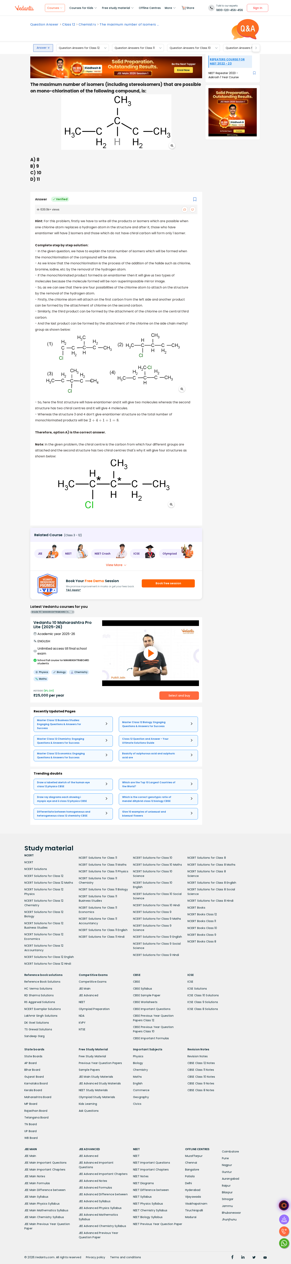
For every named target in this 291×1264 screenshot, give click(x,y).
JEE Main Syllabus (36, 1197)
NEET (82, 1002)
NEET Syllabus (142, 1197)
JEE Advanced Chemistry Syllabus (102, 1226)
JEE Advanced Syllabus (94, 1201)
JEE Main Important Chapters (44, 1170)
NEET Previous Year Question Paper (157, 1224)
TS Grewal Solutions (38, 1029)
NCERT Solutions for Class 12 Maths (48, 883)
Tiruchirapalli (194, 1210)
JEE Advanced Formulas (95, 1188)
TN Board (30, 1124)
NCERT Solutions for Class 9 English (157, 937)
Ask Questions (89, 1111)
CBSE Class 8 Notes (200, 1090)
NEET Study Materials (93, 1090)
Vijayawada (193, 1197)
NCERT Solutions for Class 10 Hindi (156, 905)
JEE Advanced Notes (93, 1181)
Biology (138, 1063)
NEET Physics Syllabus (148, 1204)
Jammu (227, 1206)
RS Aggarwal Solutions (39, 1002)
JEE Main (85, 989)
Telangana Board (36, 1117)
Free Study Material (92, 1056)
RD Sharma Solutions (39, 995)
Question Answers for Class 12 (79, 48)
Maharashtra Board (37, 1097)
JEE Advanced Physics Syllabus (100, 1208)
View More (114, 565)
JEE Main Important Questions (45, 1163)
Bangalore (192, 1170)
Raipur (226, 1186)
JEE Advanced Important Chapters (103, 1174)
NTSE (82, 1029)
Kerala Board (33, 1090)
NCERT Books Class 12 (202, 914)
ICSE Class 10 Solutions (203, 995)
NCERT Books (196, 908)
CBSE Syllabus (142, 989)
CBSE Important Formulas (151, 1038)
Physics (138, 1056)
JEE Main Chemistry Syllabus (44, 1217)
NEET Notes (140, 1176)
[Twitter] (254, 1257)
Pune (225, 1158)
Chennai (191, 1163)
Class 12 (68, 24)
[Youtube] (265, 1257)
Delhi (188, 1183)
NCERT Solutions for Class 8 (206, 858)
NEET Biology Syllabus (148, 1217)
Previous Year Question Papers (100, 1063)
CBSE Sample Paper (146, 995)
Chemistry (87, 24)
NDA (82, 1016)
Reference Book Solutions (42, 982)
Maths (137, 1077)
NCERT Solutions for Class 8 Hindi (210, 901)
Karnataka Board (36, 1083)
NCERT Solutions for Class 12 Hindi (47, 964)
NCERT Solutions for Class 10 (152, 858)
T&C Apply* (73, 590)
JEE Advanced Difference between (103, 1194)
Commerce (141, 1090)
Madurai (190, 1217)
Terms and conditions (125, 1257)
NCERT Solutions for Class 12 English (49, 957)
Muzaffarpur (194, 1156)
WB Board (31, 1138)
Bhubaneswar (231, 1213)
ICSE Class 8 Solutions (202, 1009)
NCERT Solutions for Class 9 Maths (157, 919)
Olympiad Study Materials (97, 1097)
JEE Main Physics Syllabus (42, 1204)
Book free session (168, 583)
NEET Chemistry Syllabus (150, 1210)
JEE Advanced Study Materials (100, 1083)
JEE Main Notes (34, 1176)
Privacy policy (95, 1257)
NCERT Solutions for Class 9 (152, 912)
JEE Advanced (88, 995)
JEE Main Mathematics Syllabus (46, 1210)
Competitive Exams (93, 982)
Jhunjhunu (229, 1219)
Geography (141, 1097)
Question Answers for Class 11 (135, 48)
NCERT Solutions (35, 869)
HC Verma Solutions (38, 989)
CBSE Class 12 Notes (201, 1063)
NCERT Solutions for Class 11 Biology (103, 889)
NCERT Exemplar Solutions (42, 1009)
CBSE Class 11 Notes (200, 1070)
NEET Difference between (151, 1190)
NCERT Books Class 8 (201, 941)
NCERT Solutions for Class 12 (44, 876)
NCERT (28, 862)
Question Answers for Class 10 (190, 48)
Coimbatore (230, 1152)
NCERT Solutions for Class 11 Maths (103, 865)
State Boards (33, 1056)
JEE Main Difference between (45, 1190)
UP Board (30, 1131)
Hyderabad (193, 1190)
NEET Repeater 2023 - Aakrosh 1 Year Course (223, 75)
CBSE (136, 982)
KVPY (82, 1023)
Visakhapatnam (196, 1204)
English (138, 1083)
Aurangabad (230, 1179)
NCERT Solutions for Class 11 (98, 858)
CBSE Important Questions (151, 1009)
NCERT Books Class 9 (201, 935)
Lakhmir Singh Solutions (41, 1016)
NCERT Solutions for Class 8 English (211, 883)
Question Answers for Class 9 (246, 48)
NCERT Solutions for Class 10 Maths (157, 865)
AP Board (30, 1063)
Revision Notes (197, 1056)
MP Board (30, 1104)
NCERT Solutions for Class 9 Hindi (156, 955)
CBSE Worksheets (145, 1002)
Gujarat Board (34, 1077)
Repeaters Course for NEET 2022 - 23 (227, 61)
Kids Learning (88, 1104)
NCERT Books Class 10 (202, 928)
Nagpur (227, 1165)
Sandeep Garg (34, 1036)
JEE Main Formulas (37, 1183)
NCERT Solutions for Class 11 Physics (103, 871)
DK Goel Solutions (36, 1023)
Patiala (190, 1176)
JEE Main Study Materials (96, 1077)
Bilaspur (227, 1192)
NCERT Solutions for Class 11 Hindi (102, 937)
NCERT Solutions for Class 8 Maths (211, 865)
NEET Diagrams (143, 1183)
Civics (137, 1104)
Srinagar (228, 1199)
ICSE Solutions (197, 989)
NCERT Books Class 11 (201, 921)
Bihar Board (32, 1070)
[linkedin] (242, 1257)
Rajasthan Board (35, 1111)
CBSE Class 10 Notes (201, 1077)
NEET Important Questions (151, 1163)
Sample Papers (89, 1070)
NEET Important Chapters (151, 1170)
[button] (46, 553)
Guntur (227, 1172)
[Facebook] (232, 1257)
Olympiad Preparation (94, 1009)
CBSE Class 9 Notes (200, 1083)
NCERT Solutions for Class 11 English (103, 930)
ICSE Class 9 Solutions (202, 1002)
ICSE (190, 982)
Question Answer (44, 24)
